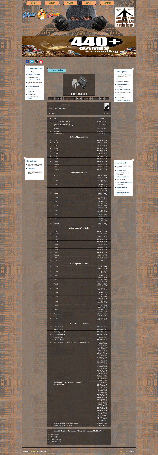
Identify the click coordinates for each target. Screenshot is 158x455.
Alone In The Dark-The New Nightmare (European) (124, 75)
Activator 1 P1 (58, 128)
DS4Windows (31, 168)
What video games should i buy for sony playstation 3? (35, 165)
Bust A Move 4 (120, 79)
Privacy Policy (41, 451)
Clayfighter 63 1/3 (121, 170)
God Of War (31, 89)
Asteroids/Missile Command (124, 182)
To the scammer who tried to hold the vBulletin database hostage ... (35, 172)
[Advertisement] (34, 129)
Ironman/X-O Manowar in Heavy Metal (123, 173)
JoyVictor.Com (130, 451)
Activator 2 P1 (58, 131)
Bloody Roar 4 (31, 91)
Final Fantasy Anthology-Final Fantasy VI (123, 193)
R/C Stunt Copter (121, 184)
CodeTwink (26, 451)
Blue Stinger (120, 87)
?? (106, 128)
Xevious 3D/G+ (120, 190)
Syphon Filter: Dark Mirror (123, 100)
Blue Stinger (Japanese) (123, 84)
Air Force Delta (121, 97)
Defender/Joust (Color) (123, 177)
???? (105, 134)
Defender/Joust (121, 179)
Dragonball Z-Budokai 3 (34, 74)
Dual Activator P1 (59, 134)
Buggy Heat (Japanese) (123, 81)
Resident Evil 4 (31, 94)
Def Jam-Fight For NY (33, 86)
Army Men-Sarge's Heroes (124, 92)
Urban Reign (31, 72)
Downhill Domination (33, 77)
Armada (119, 95)
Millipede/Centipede (122, 187)
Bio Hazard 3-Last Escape (123, 89)
